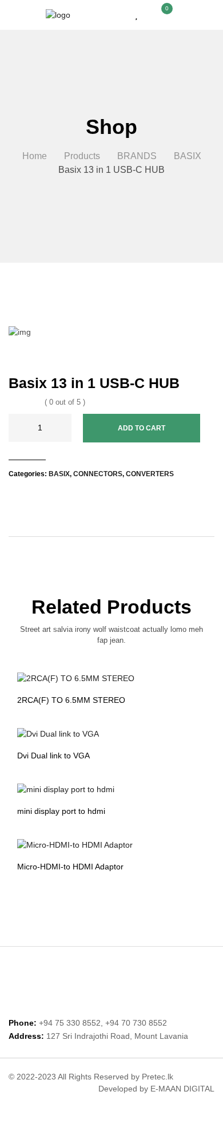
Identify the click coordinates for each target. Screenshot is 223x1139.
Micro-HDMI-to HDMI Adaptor (70, 866)
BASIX (59, 474)
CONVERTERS (150, 474)
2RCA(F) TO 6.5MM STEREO (71, 700)
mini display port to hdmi (61, 811)
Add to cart (141, 428)
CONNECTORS (97, 474)
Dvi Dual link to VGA (53, 755)
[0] (161, 15)
